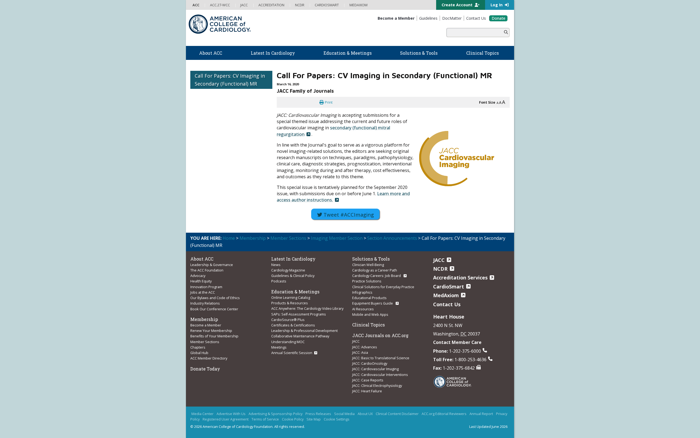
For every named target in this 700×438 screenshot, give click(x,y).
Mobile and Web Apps (370, 314)
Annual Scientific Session (291, 352)
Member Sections (288, 238)
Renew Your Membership (211, 330)
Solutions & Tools (371, 259)
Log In (497, 4)
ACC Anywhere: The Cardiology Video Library (307, 308)
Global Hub (199, 352)
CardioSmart (448, 286)
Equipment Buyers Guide (373, 303)
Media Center (202, 413)
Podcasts (278, 281)
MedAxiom (446, 295)
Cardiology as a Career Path (374, 270)
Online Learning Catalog (290, 297)
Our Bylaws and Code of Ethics (215, 297)
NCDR (440, 268)
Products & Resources (289, 302)
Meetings (279, 347)
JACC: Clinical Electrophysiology (377, 385)
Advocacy (197, 275)
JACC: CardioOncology (369, 363)
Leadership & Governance (211, 264)
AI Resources (363, 308)
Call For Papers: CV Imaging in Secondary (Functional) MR (230, 79)
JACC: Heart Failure (367, 391)
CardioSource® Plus (288, 319)
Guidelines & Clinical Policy (292, 275)
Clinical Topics (368, 325)
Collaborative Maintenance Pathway (300, 336)
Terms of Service (265, 419)
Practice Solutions (366, 281)
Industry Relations (205, 303)
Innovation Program (206, 286)
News (276, 264)
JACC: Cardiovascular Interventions (380, 374)
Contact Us (446, 304)
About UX (365, 413)
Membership (253, 238)
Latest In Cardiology (293, 259)
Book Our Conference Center (214, 308)
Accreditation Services (460, 277)
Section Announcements (392, 238)
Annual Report (481, 413)
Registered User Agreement (226, 419)
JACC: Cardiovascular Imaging (375, 368)
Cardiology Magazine (288, 270)
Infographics (362, 292)
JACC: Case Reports (367, 380)
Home (229, 238)
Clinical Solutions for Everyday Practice (383, 286)
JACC (356, 341)
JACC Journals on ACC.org (380, 335)
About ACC (201, 259)
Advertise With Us (231, 413)
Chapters (197, 347)
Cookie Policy (293, 419)
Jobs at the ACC (202, 292)
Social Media (344, 413)
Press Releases (318, 413)
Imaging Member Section (337, 238)
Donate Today (205, 369)
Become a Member (205, 325)
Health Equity (201, 281)
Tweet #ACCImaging (348, 214)
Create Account (458, 4)
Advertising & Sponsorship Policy (275, 413)
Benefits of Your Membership (214, 336)
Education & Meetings (295, 291)
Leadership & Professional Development (304, 330)
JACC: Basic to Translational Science (380, 357)
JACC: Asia (360, 352)
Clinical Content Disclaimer (397, 413)
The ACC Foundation (206, 270)
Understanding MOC (288, 341)
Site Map (314, 419)
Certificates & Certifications (293, 325)
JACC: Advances (364, 346)
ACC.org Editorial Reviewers (444, 413)
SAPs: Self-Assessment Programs (298, 314)
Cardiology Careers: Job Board (377, 275)
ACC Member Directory (208, 358)
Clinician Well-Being (368, 264)
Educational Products (369, 297)
